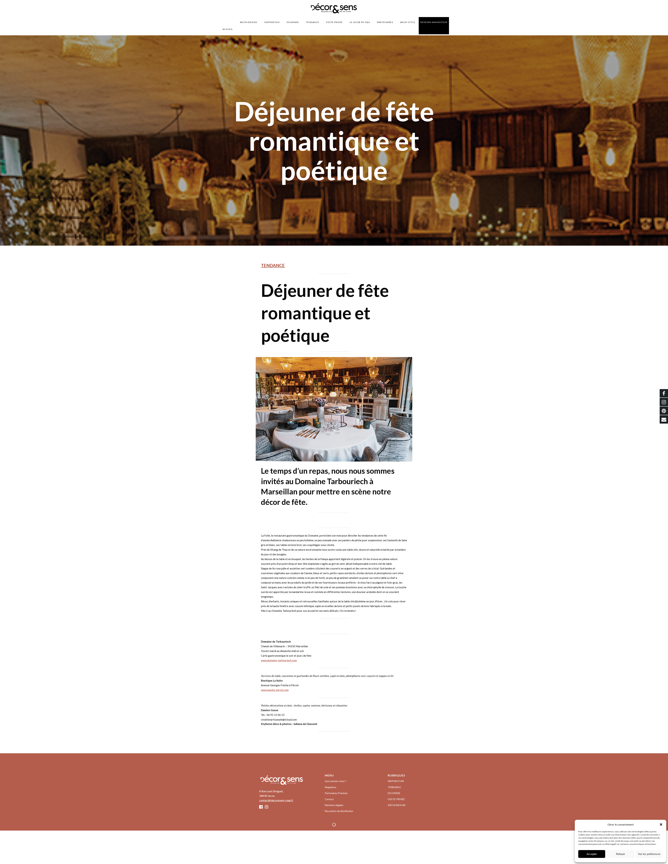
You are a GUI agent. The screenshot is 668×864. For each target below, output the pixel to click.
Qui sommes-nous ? (335, 781)
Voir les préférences (649, 854)
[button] (661, 824)
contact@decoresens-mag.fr (276, 800)
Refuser (620, 854)
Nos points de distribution (339, 811)
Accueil (227, 29)
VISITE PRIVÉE (334, 22)
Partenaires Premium (336, 793)
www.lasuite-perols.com (275, 689)
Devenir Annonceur (433, 22)
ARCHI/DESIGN (248, 22)
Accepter (592, 854)
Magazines (330, 787)
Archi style (407, 22)
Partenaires (385, 22)
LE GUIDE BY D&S (360, 22)
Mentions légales (334, 805)
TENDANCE (312, 22)
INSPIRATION (272, 22)
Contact (329, 799)
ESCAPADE (293, 22)
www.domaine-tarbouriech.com (279, 660)
